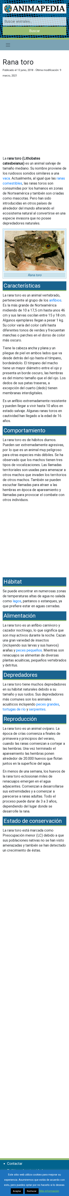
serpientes (37, 709)
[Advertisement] (34, 118)
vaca (6, 178)
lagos (17, 601)
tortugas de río (14, 709)
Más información (49, 1191)
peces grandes (47, 704)
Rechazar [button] (31, 1191)
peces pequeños (29, 650)
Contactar (14, 1163)
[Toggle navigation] (8, 45)
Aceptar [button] (17, 1191)
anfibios (55, 300)
